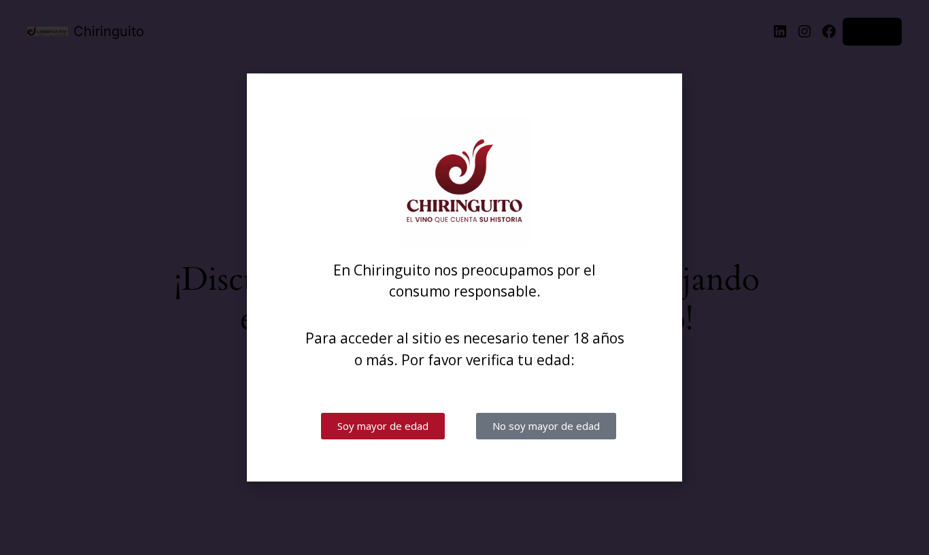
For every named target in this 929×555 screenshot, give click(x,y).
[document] (464, 277)
